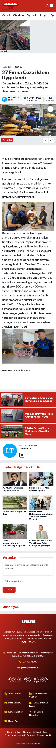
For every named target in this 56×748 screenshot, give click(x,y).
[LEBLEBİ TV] (10, 6)
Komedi (21, 735)
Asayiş (43, 15)
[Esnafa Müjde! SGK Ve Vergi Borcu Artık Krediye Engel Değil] (41, 531)
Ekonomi (31, 735)
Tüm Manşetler (15, 712)
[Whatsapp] (41, 679)
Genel (6, 15)
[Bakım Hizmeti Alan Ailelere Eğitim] (41, 479)
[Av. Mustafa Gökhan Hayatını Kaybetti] (15, 479)
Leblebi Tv (25, 448)
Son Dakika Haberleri (36, 713)
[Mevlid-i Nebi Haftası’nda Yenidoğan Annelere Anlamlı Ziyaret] (41, 502)
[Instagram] (19, 679)
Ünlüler (18, 732)
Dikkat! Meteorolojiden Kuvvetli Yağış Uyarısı (14, 543)
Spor (45, 732)
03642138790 (30, 662)
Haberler (6, 67)
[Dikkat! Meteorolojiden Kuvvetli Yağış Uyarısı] (15, 531)
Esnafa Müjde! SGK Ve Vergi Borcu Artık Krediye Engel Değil (40, 543)
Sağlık (48, 735)
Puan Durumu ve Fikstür (38, 704)
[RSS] (46, 679)
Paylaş (9, 140)
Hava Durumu (15, 693)
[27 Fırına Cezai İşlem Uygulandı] (28, 120)
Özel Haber (10, 735)
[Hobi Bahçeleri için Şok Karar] (15, 502)
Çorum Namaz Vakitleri (38, 695)
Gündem (18, 15)
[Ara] (47, 5)
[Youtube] (25, 679)
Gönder (9, 589)
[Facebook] (9, 679)
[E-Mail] (21, 455)
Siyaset (31, 15)
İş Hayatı (37, 732)
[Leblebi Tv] (10, 450)
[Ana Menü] (51, 5)
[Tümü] (52, 607)
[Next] (36, 679)
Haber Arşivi (14, 721)
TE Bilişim (35, 744)
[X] (14, 679)
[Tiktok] (30, 679)
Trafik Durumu (14, 703)
